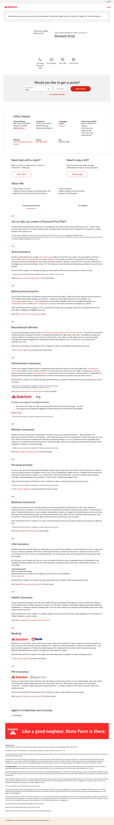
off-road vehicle (76, 332)
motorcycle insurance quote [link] (30, 314)
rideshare (51, 259)
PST (94, 121)
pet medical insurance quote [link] (30, 696)
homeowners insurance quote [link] (31, 391)
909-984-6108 (41, 142)
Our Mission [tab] (83, 206)
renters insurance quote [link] (29, 452)
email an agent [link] (22, 350)
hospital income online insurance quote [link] (34, 620)
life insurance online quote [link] (30, 584)
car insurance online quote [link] (30, 278)
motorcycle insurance (19, 303)
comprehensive (31, 259)
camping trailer (57, 332)
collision (18, 259)
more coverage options (42, 303)
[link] (51, 63)
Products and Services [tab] (31, 206)
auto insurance (44, 257)
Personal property (39, 373)
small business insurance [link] (29, 531)
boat (65, 332)
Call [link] (12, 350)
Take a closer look (17, 576)
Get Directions (18, 128)
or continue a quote (57, 94)
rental (41, 259)
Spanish (62, 126)
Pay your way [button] (77, 174)
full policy (56, 761)
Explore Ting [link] (16, 413)
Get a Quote (80, 89)
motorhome (46, 332)
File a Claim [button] (21, 174)
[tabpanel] (57, 130)
